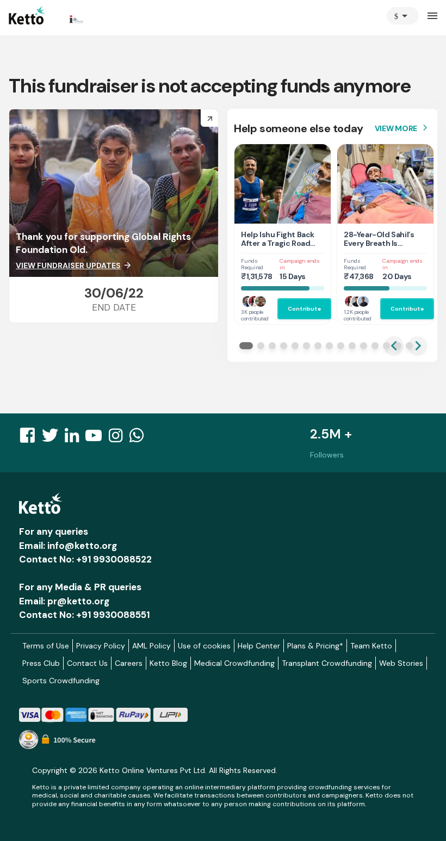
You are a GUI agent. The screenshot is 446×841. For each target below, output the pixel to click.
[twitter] (53, 438)
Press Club (41, 663)
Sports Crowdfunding (61, 680)
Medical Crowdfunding (234, 663)
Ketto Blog (168, 663)
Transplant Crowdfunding (327, 663)
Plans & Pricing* (315, 646)
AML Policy (151, 646)
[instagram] (118, 438)
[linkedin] (75, 438)
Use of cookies (204, 646)
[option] (403, 15)
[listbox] (403, 16)
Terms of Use (45, 646)
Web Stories (401, 663)
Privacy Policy (100, 646)
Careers (129, 663)
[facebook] (30, 438)
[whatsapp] (139, 438)
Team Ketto (371, 646)
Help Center (259, 646)
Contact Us (87, 663)
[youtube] (96, 438)
